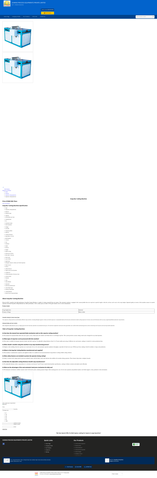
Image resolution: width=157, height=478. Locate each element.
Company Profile (16, 16)
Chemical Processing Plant (80, 449)
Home (6, 191)
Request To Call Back (6, 190)
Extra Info (35, 16)
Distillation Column (78, 453)
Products (7, 193)
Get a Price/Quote (6, 203)
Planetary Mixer (78, 445)
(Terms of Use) (66, 472)
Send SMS (79, 466)
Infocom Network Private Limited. (55, 474)
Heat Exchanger (78, 451)
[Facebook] (4, 444)
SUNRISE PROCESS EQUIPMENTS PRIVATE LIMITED (29, 3)
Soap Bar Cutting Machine (10, 195)
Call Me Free (88, 466)
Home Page (6, 16)
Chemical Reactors (78, 447)
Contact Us (42, 16)
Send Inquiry (48, 13)
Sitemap (47, 452)
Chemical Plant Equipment (80, 443)
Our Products (26, 16)
